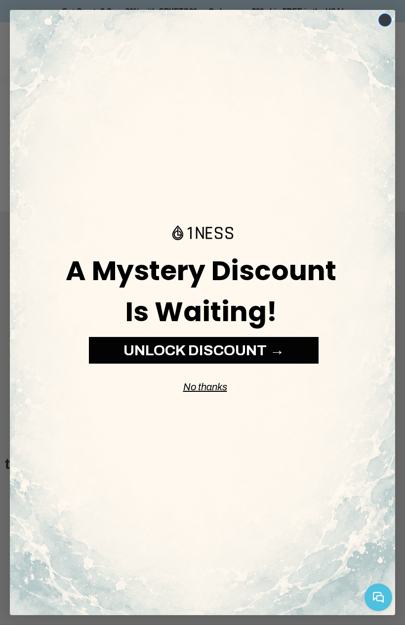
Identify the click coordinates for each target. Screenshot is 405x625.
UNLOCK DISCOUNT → (203, 350)
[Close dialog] (385, 20)
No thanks (205, 386)
